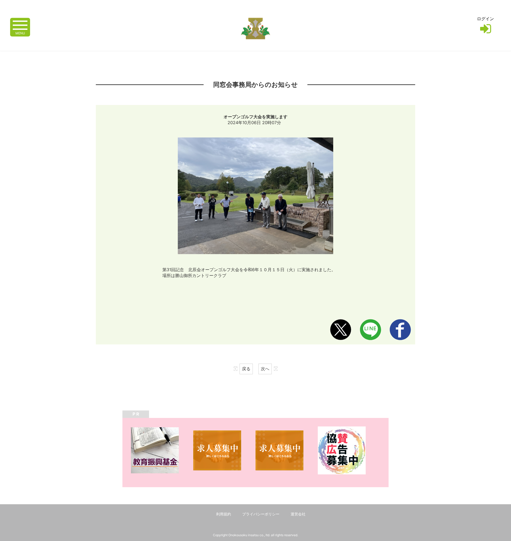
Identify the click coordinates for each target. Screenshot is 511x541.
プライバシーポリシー (260, 514)
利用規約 (223, 514)
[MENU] (20, 24)
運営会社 (298, 514)
